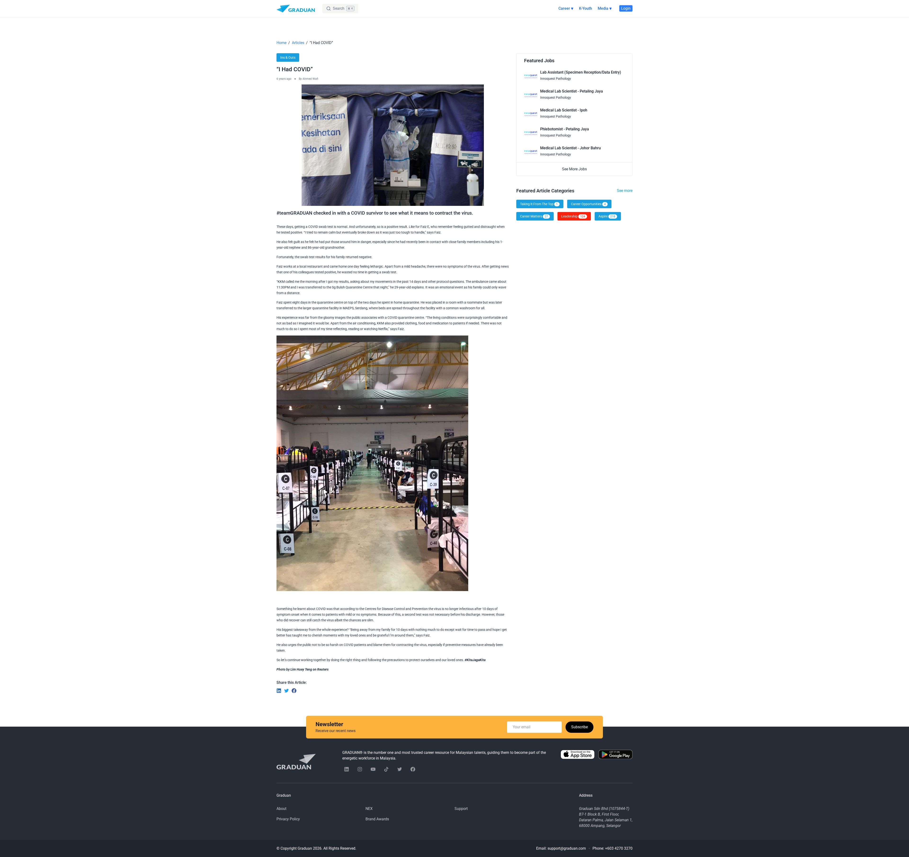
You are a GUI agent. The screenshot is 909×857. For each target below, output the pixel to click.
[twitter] (399, 769)
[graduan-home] (295, 8)
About (281, 808)
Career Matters (534, 216)
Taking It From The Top (539, 204)
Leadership (573, 216)
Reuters (323, 669)
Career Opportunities (588, 204)
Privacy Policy (288, 819)
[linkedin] (346, 769)
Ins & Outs (287, 57)
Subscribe (579, 727)
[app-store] (578, 755)
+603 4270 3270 (619, 848)
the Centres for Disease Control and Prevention (393, 609)
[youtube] (373, 769)
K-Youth (585, 8)
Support (461, 808)
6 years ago (283, 78)
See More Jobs (574, 169)
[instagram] (360, 769)
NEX (369, 808)
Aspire (606, 216)
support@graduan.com (567, 848)
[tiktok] (386, 769)
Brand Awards (377, 819)
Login (626, 8)
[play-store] (615, 755)
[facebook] (413, 769)
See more (625, 190)
